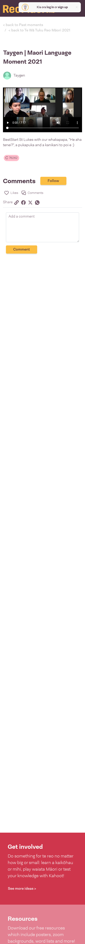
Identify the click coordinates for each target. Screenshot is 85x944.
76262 (13, 158)
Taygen (19, 75)
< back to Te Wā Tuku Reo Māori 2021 (39, 30)
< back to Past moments (23, 24)
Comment (21, 249)
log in (50, 7)
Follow (53, 180)
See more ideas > (22, 888)
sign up (63, 7)
